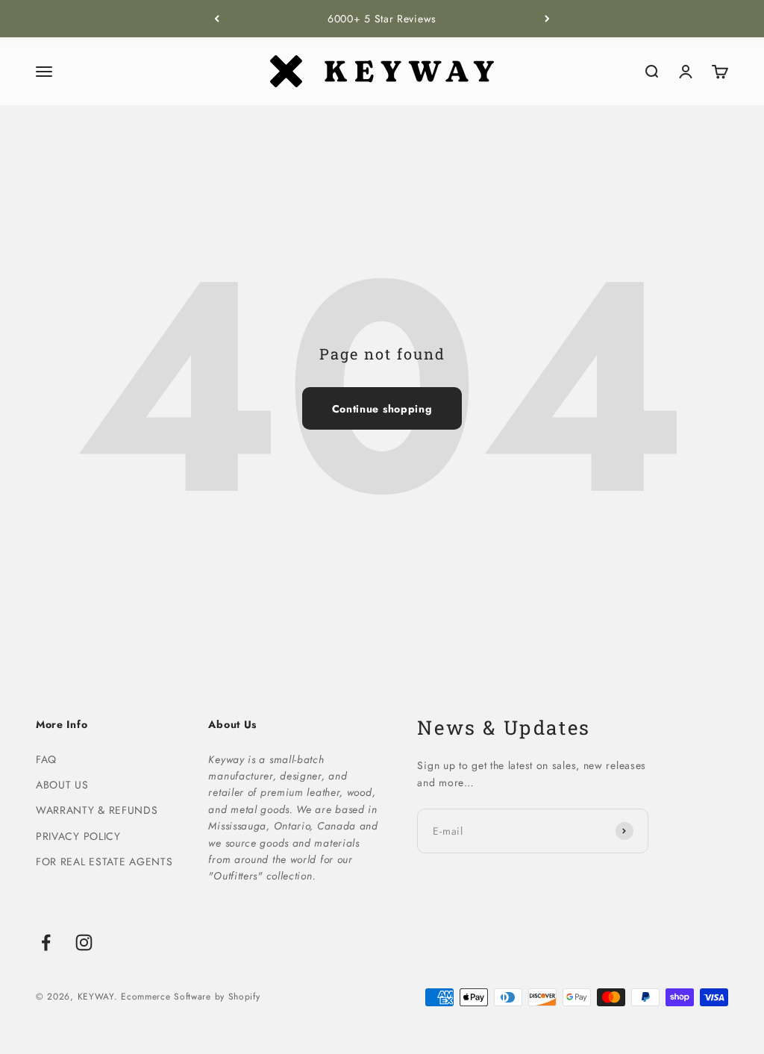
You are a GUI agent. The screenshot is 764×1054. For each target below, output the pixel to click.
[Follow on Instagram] (84, 942)
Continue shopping (382, 408)
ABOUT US (62, 784)
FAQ (46, 759)
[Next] (547, 18)
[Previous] (216, 18)
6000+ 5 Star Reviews (382, 18)
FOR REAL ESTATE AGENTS (104, 861)
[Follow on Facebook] (46, 942)
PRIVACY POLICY (78, 836)
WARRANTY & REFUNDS (97, 810)
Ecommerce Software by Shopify (190, 996)
